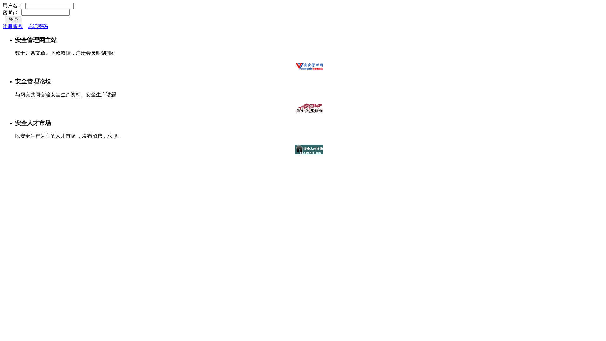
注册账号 (13, 26)
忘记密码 (38, 26)
